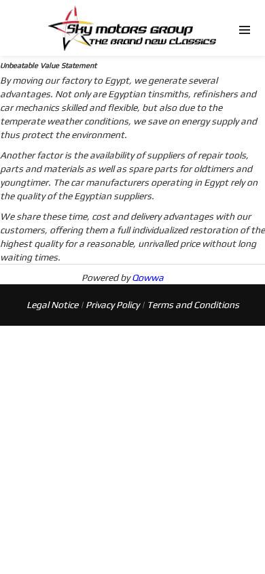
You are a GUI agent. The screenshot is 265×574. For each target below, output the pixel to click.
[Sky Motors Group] (131, 18)
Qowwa (148, 277)
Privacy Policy (112, 304)
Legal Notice (52, 304)
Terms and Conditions (193, 304)
